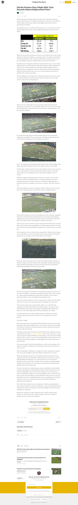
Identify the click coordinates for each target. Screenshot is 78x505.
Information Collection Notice (38, 491)
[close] (51, 472)
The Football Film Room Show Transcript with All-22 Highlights (31, 458)
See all (19, 478)
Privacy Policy (48, 491)
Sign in (74, 2)
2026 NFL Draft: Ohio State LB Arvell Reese (29, 469)
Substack (33, 502)
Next (57, 422)
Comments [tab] (20, 430)
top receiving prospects (37, 334)
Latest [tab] (21, 445)
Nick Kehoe (24, 452)
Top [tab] (18, 445)
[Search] (60, 2)
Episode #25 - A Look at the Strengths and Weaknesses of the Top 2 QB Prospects (32, 461)
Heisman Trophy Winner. (22, 451)
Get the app (45, 499)
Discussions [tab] (26, 445)
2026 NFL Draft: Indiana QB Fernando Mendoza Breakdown (33, 449)
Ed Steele (21, 12)
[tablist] (22, 430)
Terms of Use (45, 490)
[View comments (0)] (22, 16)
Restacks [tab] (25, 430)
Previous (21, 422)
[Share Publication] (63, 2)
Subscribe (68, 2)
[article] (39, 451)
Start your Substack (36, 499)
